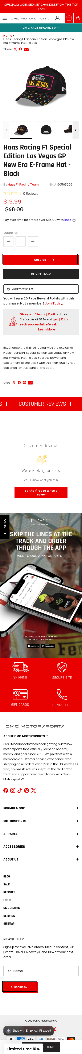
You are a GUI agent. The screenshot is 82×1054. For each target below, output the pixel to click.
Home (7, 35)
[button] (41, 27)
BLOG (6, 877)
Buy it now (41, 274)
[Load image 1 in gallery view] (41, 86)
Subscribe (18, 987)
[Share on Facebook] (20, 49)
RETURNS (9, 916)
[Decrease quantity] (8, 241)
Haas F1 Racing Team (23, 184)
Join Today (53, 303)
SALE (6, 884)
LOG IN (7, 900)
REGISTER (9, 892)
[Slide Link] (41, 585)
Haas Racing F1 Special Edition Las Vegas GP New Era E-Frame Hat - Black (38, 41)
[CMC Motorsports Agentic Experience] (29, 1030)
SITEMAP (9, 924)
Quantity (10, 232)
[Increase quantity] (33, 241)
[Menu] (4, 18)
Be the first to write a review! (41, 492)
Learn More (46, 329)
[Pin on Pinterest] (24, 382)
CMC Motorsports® (45, 1020)
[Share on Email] (26, 49)
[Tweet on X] (15, 49)
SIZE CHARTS (11, 908)
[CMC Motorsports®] (30, 18)
